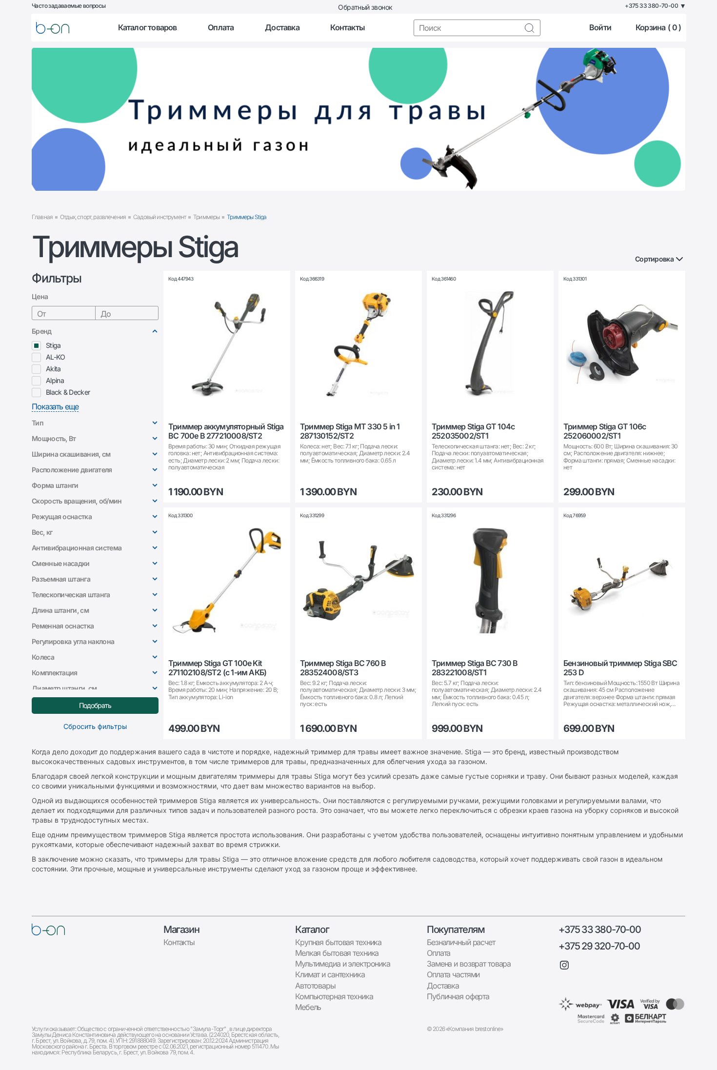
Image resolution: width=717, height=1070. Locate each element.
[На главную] (48, 929)
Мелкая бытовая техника (336, 953)
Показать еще (55, 406)
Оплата (221, 27)
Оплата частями (453, 974)
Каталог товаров (147, 27)
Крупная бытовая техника (338, 942)
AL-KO (55, 357)
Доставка (282, 27)
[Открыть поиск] (529, 28)
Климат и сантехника (330, 974)
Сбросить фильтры (95, 726)
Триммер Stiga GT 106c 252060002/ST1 (604, 431)
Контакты (347, 27)
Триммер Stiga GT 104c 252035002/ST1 (473, 431)
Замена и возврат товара (469, 964)
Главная (42, 217)
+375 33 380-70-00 (599, 929)
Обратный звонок (365, 7)
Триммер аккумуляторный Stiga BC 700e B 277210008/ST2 (226, 431)
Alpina (55, 380)
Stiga (53, 345)
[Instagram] (564, 965)
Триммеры (206, 217)
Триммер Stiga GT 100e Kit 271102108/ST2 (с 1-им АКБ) (217, 668)
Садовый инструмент (159, 217)
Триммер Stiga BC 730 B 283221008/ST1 (475, 668)
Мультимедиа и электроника (342, 964)
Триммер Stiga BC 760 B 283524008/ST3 (343, 668)
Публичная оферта (458, 996)
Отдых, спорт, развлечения (93, 217)
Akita (53, 368)
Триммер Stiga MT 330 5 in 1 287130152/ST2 (349, 431)
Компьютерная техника (334, 996)
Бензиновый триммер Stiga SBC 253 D (620, 668)
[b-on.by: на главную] (52, 28)
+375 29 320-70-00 (598, 946)
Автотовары (315, 985)
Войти (600, 27)
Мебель (308, 1007)
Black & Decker (68, 392)
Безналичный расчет (461, 942)
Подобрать (95, 705)
